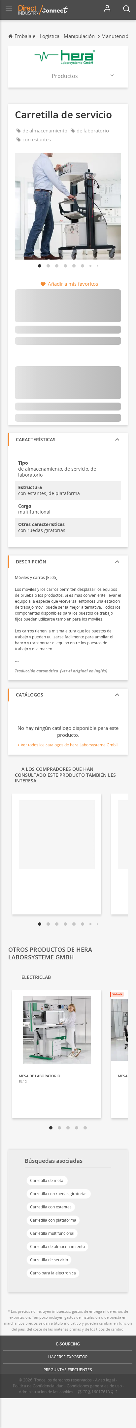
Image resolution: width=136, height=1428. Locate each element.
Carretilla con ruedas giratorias (58, 1193)
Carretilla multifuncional (52, 1233)
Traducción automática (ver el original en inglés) (61, 671)
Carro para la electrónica (53, 1273)
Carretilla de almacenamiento (57, 1246)
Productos (65, 76)
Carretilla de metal (47, 1180)
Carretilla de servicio (49, 1260)
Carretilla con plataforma (53, 1220)
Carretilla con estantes (51, 1207)
